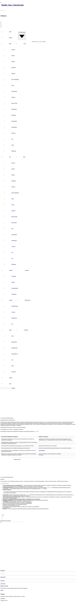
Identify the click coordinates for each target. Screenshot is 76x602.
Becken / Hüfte (14, 103)
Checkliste (26, 329)
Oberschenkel (14, 109)
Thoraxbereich (14, 91)
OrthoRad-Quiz (14, 347)
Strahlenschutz (14, 318)
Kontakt (10, 377)
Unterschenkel (14, 121)
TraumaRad (13, 276)
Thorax (12, 204)
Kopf (25, 43)
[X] (3, 515)
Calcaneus (13, 133)
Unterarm (13, 73)
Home (10, 31)
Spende (1, 590)
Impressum (2, 580)
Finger (12, 85)
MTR (10, 43)
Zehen (12, 145)
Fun (12, 324)
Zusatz (10, 329)
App (12, 359)
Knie (12, 228)
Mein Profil (2, 570)
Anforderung (13, 294)
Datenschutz (2, 583)
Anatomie (27, 270)
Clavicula (13, 49)
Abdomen (13, 97)
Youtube (10, 300)
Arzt (10, 156)
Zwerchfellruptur (42, 450)
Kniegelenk (13, 115)
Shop (10, 383)
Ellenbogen (13, 67)
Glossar (10, 37)
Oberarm (13, 61)
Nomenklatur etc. (14, 353)
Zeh (12, 258)
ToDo (12, 365)
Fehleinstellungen (14, 288)
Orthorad (10, 270)
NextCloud (13, 371)
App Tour (13, 312)
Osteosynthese (14, 341)
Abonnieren (2, 598)
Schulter (13, 55)
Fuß (12, 139)
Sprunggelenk (14, 127)
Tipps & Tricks (27, 300)
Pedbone (13, 282)
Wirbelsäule (13, 150)
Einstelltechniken (14, 306)
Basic (12, 335)
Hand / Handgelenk (15, 79)
